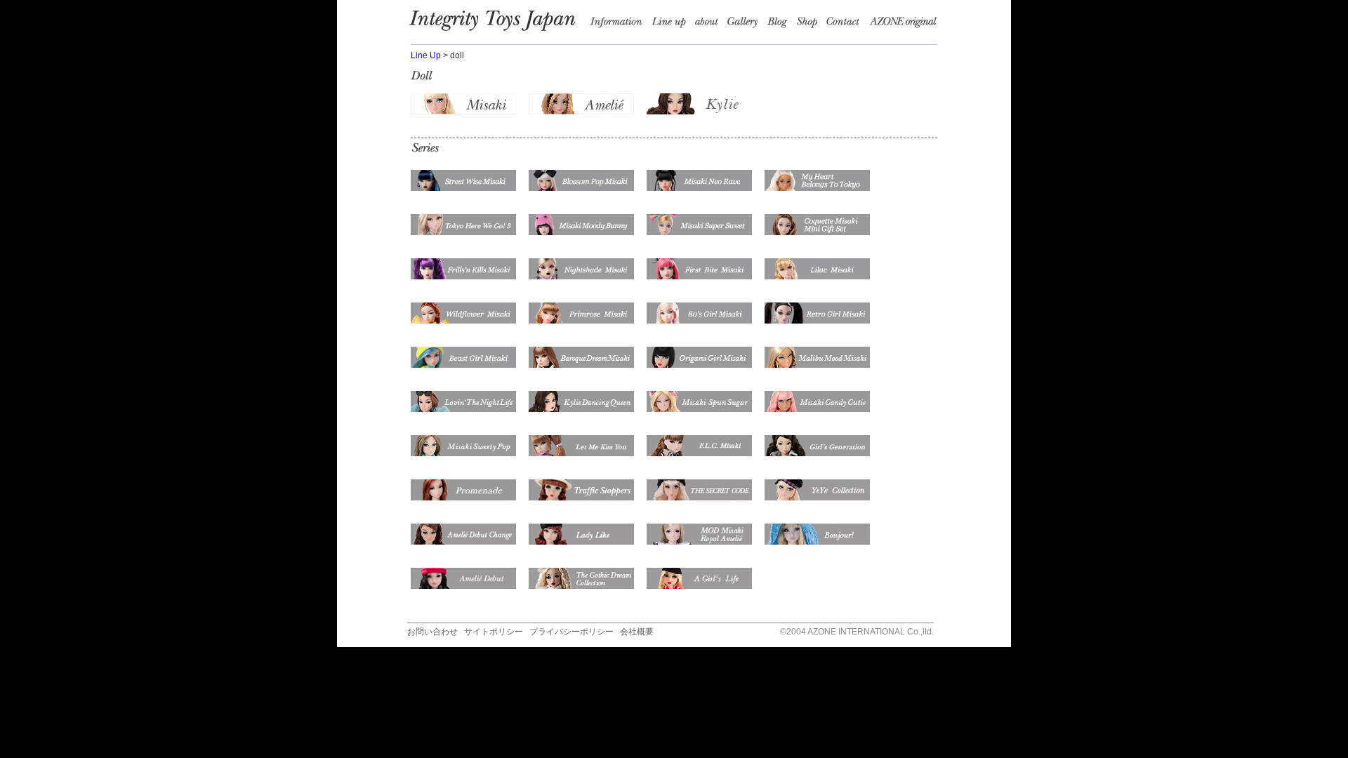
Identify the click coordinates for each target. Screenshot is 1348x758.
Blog (780, 25)
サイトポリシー (493, 632)
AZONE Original (903, 25)
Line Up (426, 55)
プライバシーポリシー (571, 632)
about (709, 25)
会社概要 (637, 632)
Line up (671, 25)
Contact (847, 25)
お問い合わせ (432, 632)
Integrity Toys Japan (499, 25)
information (620, 25)
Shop (810, 25)
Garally (745, 25)
